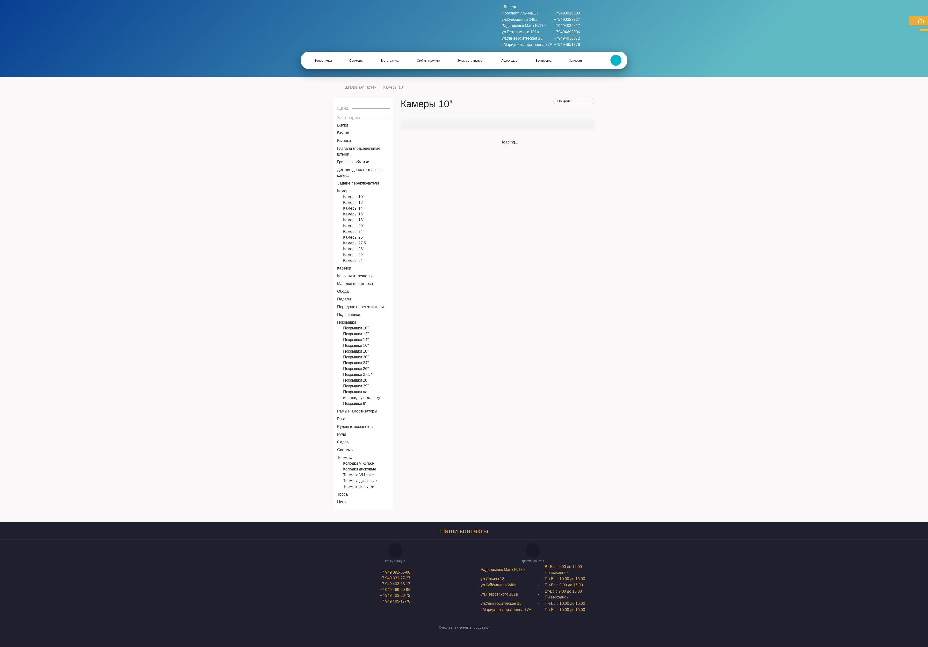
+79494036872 (567, 38)
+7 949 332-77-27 (395, 578)
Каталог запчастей (360, 87)
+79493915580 (567, 13)
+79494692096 (567, 32)
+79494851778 (567, 45)
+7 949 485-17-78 (395, 601)
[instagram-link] (467, 639)
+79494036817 (567, 26)
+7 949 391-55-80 (395, 572)
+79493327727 (567, 19)
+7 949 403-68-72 (395, 595)
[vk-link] (460, 639)
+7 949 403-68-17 (395, 584)
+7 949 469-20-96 (395, 590)
